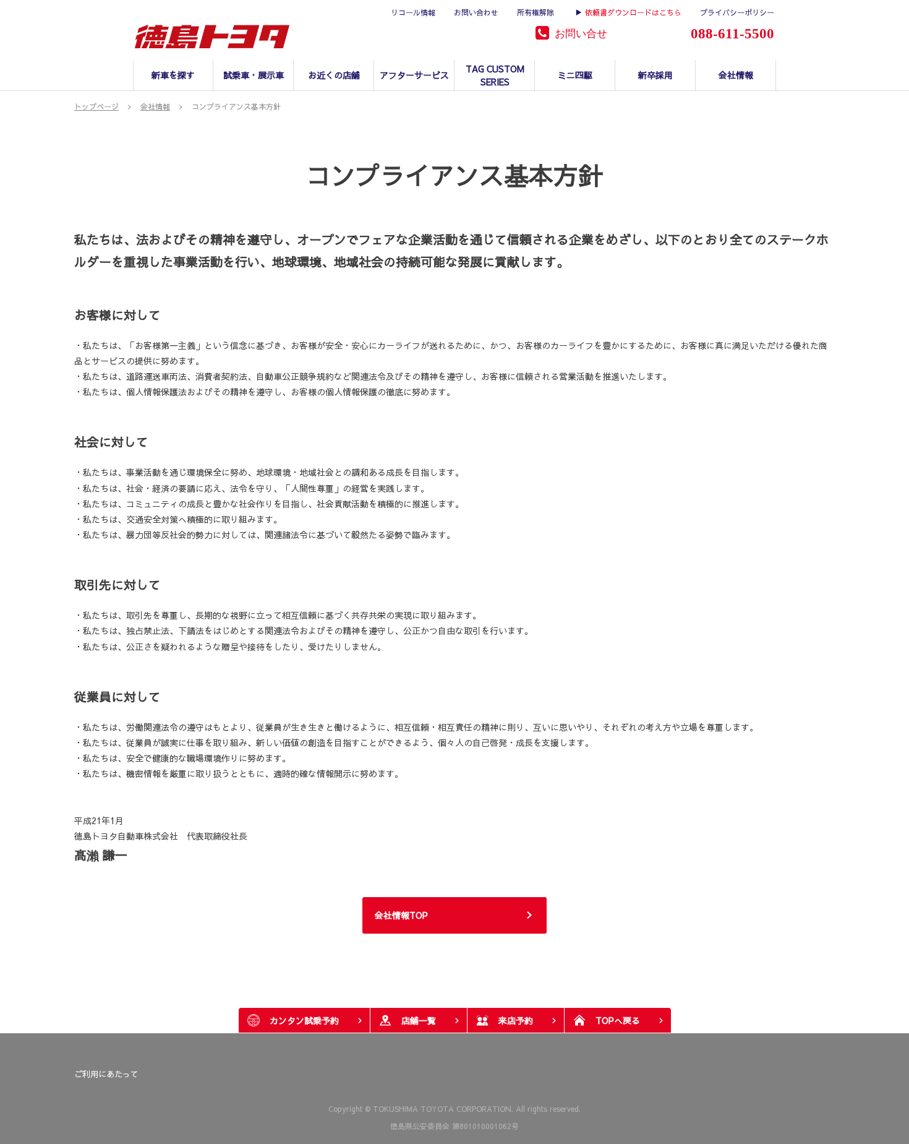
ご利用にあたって (106, 1074)
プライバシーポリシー (737, 12)
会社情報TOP (401, 915)
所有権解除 (535, 12)
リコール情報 (413, 12)
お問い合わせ (476, 12)
